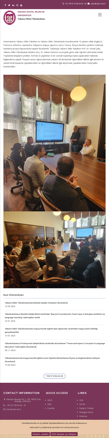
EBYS (49, 400)
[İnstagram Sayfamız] (17, 5)
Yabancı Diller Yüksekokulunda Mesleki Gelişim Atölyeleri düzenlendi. (36, 303)
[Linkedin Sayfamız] (13, 5)
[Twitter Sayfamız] (9, 5)
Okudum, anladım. (40, 434)
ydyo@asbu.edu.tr (14, 409)
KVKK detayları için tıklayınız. (64, 434)
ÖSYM (82, 404)
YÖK (81, 400)
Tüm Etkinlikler (54, 376)
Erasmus (83, 416)
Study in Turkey (86, 408)
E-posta (50, 408)
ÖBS (49, 404)
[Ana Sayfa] (9, 14)
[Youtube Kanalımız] (21, 5)
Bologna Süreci (86, 412)
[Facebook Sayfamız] (5, 5)
